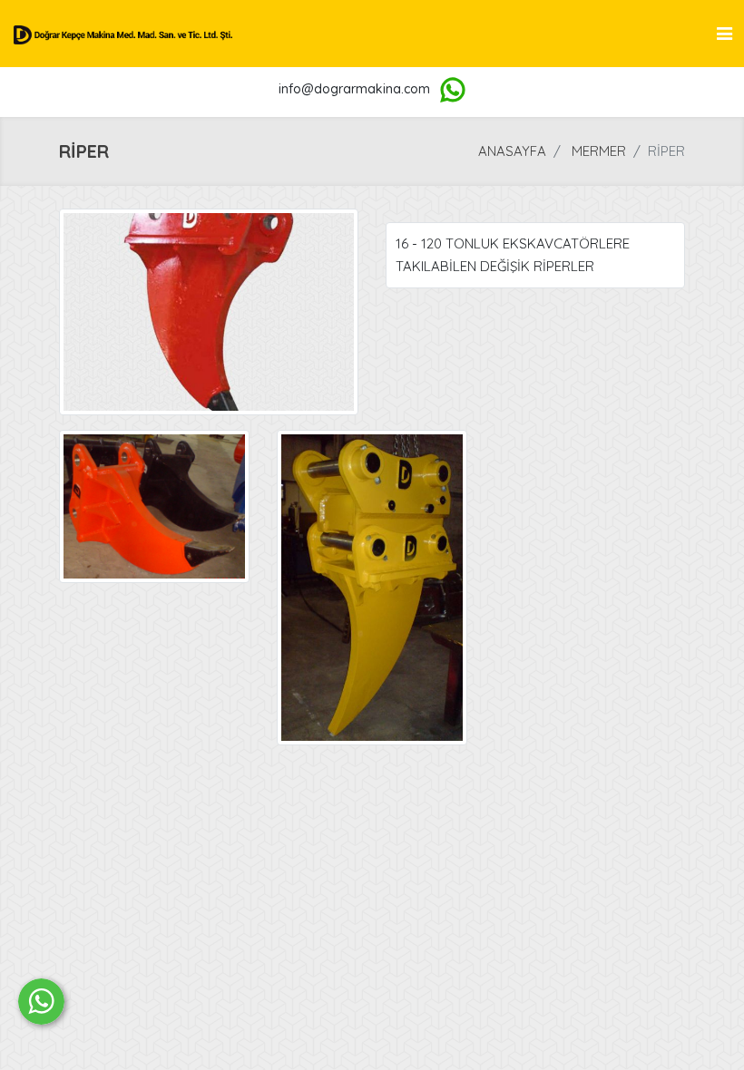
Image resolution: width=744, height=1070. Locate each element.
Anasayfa (512, 151)
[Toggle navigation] (724, 33)
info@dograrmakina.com (354, 89)
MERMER (599, 151)
